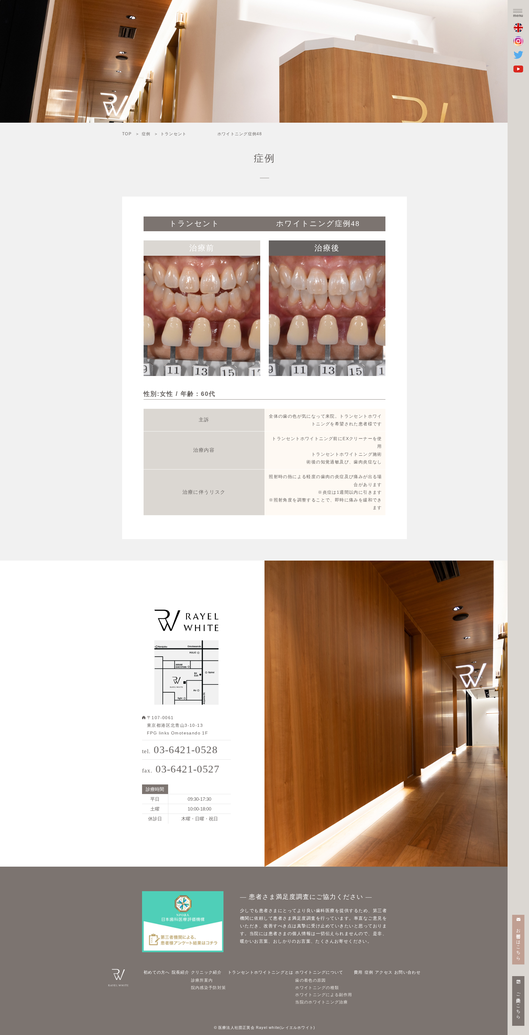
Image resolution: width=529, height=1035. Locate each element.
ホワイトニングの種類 (317, 987)
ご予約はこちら (518, 1003)
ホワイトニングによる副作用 (323, 994)
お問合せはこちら (518, 942)
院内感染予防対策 (208, 987)
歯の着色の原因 (310, 980)
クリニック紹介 (206, 972)
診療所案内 (202, 980)
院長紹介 (180, 972)
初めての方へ (157, 972)
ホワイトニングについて (319, 972)
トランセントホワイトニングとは (261, 972)
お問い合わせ (407, 972)
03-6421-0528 (180, 749)
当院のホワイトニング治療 (321, 1002)
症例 (369, 972)
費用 (358, 972)
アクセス (383, 972)
